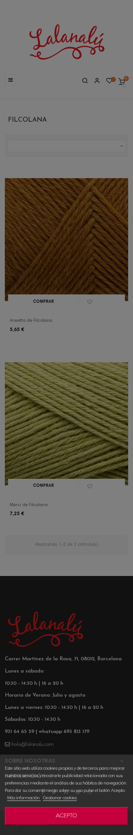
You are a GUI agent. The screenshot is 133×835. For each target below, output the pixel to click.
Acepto (66, 816)
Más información (24, 798)
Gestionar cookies (60, 798)
